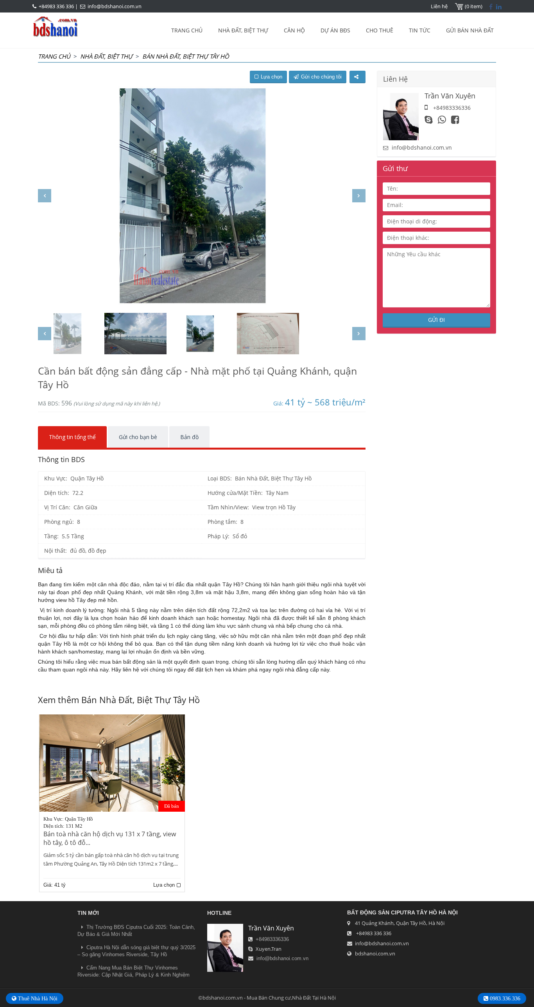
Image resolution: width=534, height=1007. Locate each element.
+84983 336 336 (56, 6)
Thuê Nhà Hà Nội (36, 998)
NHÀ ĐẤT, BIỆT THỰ (243, 30)
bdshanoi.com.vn (375, 953)
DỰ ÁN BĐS (335, 30)
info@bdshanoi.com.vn (115, 6)
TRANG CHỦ (186, 30)
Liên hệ (439, 6)
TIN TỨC (419, 30)
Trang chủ (54, 56)
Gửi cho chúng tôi (321, 77)
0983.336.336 (504, 998)
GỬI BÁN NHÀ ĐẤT (470, 30)
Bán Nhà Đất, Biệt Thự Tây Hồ (185, 56)
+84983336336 (272, 939)
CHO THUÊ (379, 30)
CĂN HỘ (294, 30)
